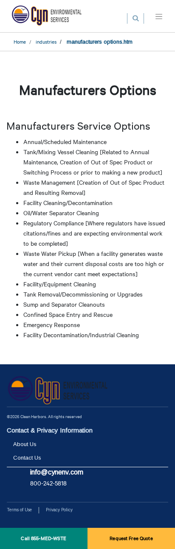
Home (20, 41)
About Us (25, 444)
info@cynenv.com (56, 472)
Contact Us (27, 458)
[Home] (46, 16)
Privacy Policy (59, 509)
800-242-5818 (48, 483)
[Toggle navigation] (159, 16)
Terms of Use (19, 509)
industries (46, 41)
